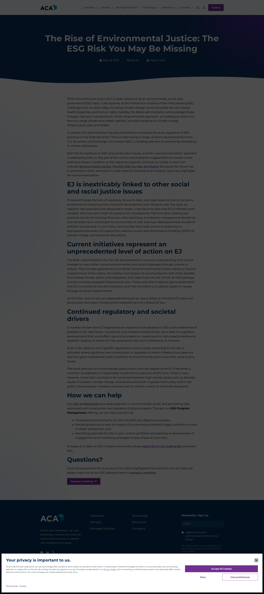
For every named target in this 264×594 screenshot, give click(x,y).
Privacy (23, 586)
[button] (256, 560)
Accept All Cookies (221, 568)
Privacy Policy (110, 569)
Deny (203, 577)
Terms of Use (12, 586)
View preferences (240, 577)
